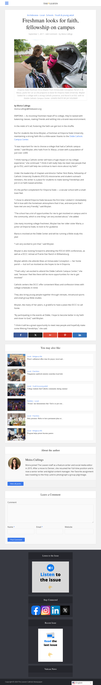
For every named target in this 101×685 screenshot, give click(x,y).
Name (11, 527)
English (78, 683)
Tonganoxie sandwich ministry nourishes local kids (45, 374)
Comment (12, 502)
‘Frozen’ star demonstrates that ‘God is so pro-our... (45, 403)
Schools (49, 15)
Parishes (36, 371)
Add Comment (51, 34)
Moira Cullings (67, 34)
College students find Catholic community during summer (47, 388)
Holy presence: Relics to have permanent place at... (45, 418)
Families (30, 401)
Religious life (37, 356)
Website (68, 527)
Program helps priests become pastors (40, 433)
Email (39, 527)
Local (42, 15)
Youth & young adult (64, 15)
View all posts (15, 484)
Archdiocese (32, 15)
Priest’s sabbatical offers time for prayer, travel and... (45, 359)
